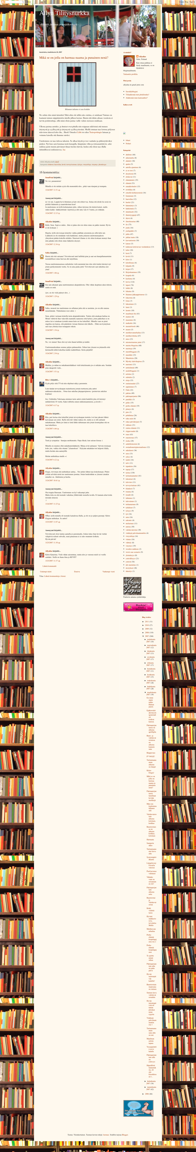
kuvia (128, 282)
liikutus (128, 291)
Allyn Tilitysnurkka (64, 12)
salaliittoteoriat (131, 444)
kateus (128, 243)
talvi (127, 463)
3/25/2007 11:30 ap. (53, 542)
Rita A (48, 379)
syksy (128, 456)
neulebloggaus (131, 371)
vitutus (128, 539)
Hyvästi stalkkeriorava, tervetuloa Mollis (151, 921)
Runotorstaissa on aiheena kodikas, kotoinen (151, 831)
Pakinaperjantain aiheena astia (151, 890)
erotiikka (129, 189)
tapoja (128, 469)
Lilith (79, 132)
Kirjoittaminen (131, 272)
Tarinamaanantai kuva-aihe (151, 851)
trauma (128, 491)
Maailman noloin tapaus (150, 1040)
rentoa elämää (131, 428)
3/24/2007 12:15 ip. (52, 213)
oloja (127, 380)
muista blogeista (132, 345)
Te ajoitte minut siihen (150, 957)
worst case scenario (133, 552)
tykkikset (129, 507)
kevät (64, 164)
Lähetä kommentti (49, 566)
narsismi (129, 364)
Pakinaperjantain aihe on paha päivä (151, 967)
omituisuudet (130, 383)
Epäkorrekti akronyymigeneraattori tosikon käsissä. (151, 716)
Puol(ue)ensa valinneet (151, 872)
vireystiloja (87, 164)
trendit (128, 495)
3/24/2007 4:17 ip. (52, 405)
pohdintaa (129, 415)
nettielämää (130, 367)
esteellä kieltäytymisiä (134, 192)
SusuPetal (49, 177)
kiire (127, 259)
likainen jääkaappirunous (135, 294)
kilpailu (128, 266)
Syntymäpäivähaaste (152, 858)
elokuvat (51, 164)
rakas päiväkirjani (132, 421)
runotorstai (130, 437)
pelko (128, 402)
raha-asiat (129, 418)
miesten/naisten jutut (133, 342)
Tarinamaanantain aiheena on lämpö (151, 763)
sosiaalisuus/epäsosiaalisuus (136, 447)
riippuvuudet (130, 431)
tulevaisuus (130, 501)
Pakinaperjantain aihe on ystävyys (151, 1058)
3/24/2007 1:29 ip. (52, 296)
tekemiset (129, 479)
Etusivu (77, 571)
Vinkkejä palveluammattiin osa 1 (151, 1021)
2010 (147, 625)
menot (128, 329)
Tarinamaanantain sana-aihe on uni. (151, 1031)
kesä (127, 253)
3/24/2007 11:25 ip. (52, 503)
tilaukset (129, 488)
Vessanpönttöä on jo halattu (152, 1049)
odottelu (129, 377)
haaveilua (57, 164)
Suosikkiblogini (132, 91)
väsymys (95, 164)
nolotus (128, 374)
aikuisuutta (130, 157)
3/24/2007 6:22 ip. (52, 459)
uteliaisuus (130, 523)
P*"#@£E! (151, 756)
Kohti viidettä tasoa (150, 910)
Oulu (127, 390)
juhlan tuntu (130, 237)
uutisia (128, 526)
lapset (128, 285)
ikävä (128, 218)
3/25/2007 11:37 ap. (53, 560)
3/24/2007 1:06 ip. (52, 273)
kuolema (129, 278)
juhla (127, 234)
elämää (128, 183)
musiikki (129, 355)
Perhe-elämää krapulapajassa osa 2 (152, 938)
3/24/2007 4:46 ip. (52, 428)
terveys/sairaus (71, 164)
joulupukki (130, 231)
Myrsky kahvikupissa (134, 361)
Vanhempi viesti (109, 571)
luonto (128, 310)
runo (127, 434)
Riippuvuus (151, 752)
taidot (128, 460)
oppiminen (130, 386)
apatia (128, 164)
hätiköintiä (130, 208)
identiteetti (130, 211)
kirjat (128, 269)
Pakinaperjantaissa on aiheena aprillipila (151, 728)
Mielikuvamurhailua (151, 930)
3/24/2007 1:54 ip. (52, 330)
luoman (106, 1134)
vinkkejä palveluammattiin (136, 533)
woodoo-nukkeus (132, 549)
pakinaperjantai (131, 396)
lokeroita (129, 297)
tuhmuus (129, 498)
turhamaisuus (131, 504)
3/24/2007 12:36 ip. (52, 244)
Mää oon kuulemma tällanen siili (152, 807)
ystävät (128, 561)
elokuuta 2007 (150, 664)
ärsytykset (129, 568)
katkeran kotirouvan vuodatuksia (138, 247)
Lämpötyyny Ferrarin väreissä (151, 865)
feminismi (129, 196)
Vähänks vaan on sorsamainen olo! (151, 880)
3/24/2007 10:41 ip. (52, 480)
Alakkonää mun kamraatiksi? (137, 97)
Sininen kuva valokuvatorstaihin (152, 994)
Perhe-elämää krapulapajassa (152, 948)
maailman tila (131, 313)
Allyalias (48, 221)
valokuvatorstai (131, 530)
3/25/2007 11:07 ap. (53, 522)
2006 (147, 1094)
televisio (129, 482)
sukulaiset (129, 450)
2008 (147, 632)
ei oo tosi (129, 170)
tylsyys (79, 164)
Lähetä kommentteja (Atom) (55, 576)
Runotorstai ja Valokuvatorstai (151, 901)
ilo (127, 224)
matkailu (129, 323)
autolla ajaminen (132, 167)
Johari (128, 140)
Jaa (64, 149)
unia (127, 517)
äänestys (129, 571)
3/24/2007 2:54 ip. (52, 353)
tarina (128, 472)
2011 (147, 621)
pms (127, 412)
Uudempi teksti (45, 571)
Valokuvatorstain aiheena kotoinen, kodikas (152, 818)
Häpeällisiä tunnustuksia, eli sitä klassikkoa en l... (151, 1071)
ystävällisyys (130, 558)
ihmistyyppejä (131, 215)
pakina (128, 393)
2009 (147, 628)
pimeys (128, 409)
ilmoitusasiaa (130, 221)
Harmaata (150, 839)
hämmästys (130, 205)
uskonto (129, 520)
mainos (128, 316)
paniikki (129, 399)
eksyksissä (129, 173)
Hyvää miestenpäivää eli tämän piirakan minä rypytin (151, 1008)
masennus (129, 320)
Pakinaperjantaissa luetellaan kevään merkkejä (151, 795)
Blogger (125, 1134)
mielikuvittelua (131, 336)
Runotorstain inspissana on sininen (151, 986)
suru (127, 453)
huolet (128, 202)
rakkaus (128, 425)
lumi (127, 307)
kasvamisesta (130, 240)
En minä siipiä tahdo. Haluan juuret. (150, 702)
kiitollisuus (130, 262)
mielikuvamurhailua (133, 332)
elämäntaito (130, 180)
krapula (128, 275)
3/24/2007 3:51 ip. (52, 371)
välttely (128, 542)
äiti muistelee (131, 565)
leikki (128, 288)
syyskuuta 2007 (150, 658)
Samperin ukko (150, 844)
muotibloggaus (131, 351)
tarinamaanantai (132, 475)
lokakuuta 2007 (150, 652)
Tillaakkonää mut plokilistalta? (137, 94)
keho (127, 250)
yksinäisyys (102, 164)
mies (127, 339)
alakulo (128, 161)
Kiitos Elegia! (150, 771)
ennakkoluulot (131, 186)
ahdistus (129, 154)
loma (127, 300)
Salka (47, 252)
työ (127, 514)
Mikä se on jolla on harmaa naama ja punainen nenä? (73, 57)
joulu (128, 227)
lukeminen (130, 304)
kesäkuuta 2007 (150, 675)
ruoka (128, 441)
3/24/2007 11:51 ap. (53, 190)
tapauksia (129, 466)
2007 (147, 636)
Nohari (128, 143)
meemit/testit (130, 326)
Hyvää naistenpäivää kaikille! (151, 977)
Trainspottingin (95, 132)
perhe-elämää (131, 406)
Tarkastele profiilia (130, 74)
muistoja (129, 348)
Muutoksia (130, 358)
